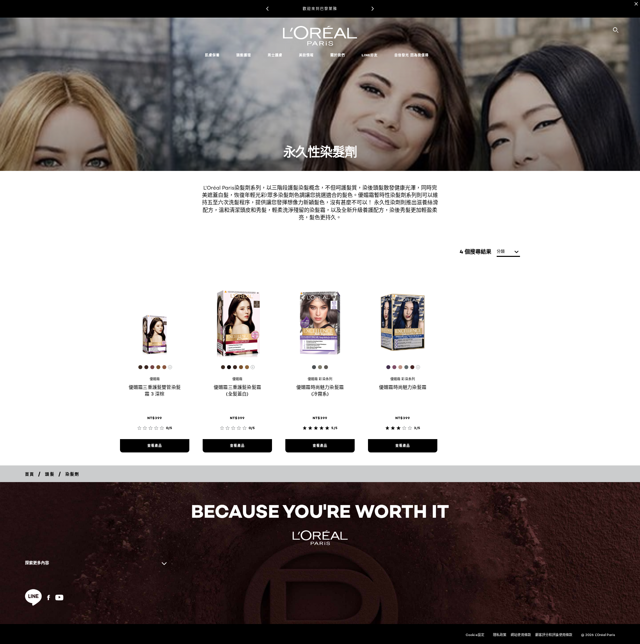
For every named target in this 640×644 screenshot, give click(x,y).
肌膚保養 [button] (212, 55)
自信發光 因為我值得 (411, 55)
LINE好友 (370, 55)
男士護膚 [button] (275, 55)
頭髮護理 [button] (243, 55)
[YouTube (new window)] (59, 597)
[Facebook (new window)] (48, 597)
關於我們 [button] (337, 55)
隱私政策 (499, 635)
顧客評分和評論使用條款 (553, 635)
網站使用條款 (521, 635)
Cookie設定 (475, 635)
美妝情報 (306, 55)
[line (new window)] (33, 597)
